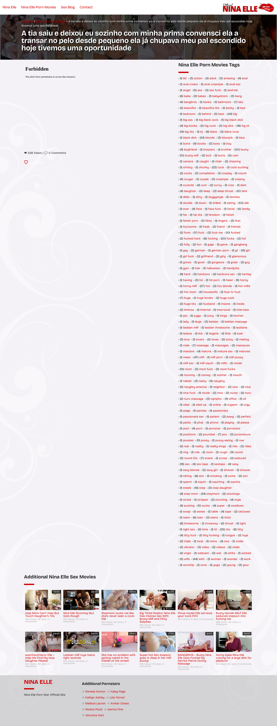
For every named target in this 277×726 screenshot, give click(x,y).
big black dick (234, 120)
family (246, 209)
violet (236, 547)
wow (203, 565)
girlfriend (207, 256)
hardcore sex (226, 274)
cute (231, 185)
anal (245, 78)
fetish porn (190, 220)
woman (216, 559)
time (205, 529)
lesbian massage (236, 321)
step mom (191, 493)
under (240, 541)
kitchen (238, 315)
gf (236, 250)
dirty (199, 197)
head (229, 280)
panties (202, 410)
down (202, 203)
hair (197, 268)
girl (248, 250)
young (231, 565)
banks (207, 102)
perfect (246, 416)
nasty (202, 381)
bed (242, 108)
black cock (231, 131)
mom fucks (227, 369)
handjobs (233, 268)
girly (223, 256)
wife (187, 559)
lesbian (213, 321)
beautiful (190, 108)
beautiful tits (210, 108)
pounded (209, 434)
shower (245, 470)
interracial (223, 310)
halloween (213, 268)
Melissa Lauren (95, 703)
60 (185, 78)
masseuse (243, 345)
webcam (203, 553)
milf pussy (236, 357)
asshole (232, 90)
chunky (204, 167)
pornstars (233, 428)
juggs (197, 315)
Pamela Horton (95, 691)
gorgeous (218, 262)
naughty (219, 381)
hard (187, 274)
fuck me (217, 232)
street (187, 499)
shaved (229, 470)
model (238, 363)
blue (242, 137)
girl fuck (188, 256)
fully (187, 244)
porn (199, 428)
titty (240, 529)
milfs (224, 363)
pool (186, 428)
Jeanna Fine (115, 709)
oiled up (201, 404)
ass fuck (215, 90)
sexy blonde (191, 470)
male (186, 345)
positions (189, 434)
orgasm (232, 404)
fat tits (197, 215)
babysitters (220, 96)
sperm (187, 482)
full (244, 238)
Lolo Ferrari (117, 697)
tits (228, 529)
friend (221, 226)
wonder (232, 559)
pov (224, 434)
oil (244, 399)
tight (243, 523)
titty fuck (190, 535)
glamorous (239, 256)
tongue (230, 535)
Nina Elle (38, 682)
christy (188, 167)
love (187, 339)
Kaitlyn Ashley (95, 697)
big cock (210, 126)
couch (242, 173)
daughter (190, 191)
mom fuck (206, 369)
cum (204, 185)
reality (199, 446)
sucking (189, 505)
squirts (235, 482)
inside (240, 304)
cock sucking (239, 167)
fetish (230, 215)
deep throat (225, 191)
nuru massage (193, 399)
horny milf (190, 286)
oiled (186, 404)
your (246, 565)
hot (208, 286)
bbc (240, 102)
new (235, 387)
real (186, 446)
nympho (216, 399)
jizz (185, 315)
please (244, 422)
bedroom (189, 114)
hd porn (214, 280)
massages (222, 345)
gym (186, 268)
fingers (223, 220)
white (231, 553)
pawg (230, 416)
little (228, 333)
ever (186, 209)
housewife (210, 292)
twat (200, 541)
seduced (240, 458)
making (244, 339)
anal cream (190, 84)
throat (229, 523)
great (234, 262)
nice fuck (189, 393)
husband (209, 304)
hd (201, 280)
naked (187, 381)
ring (185, 452)
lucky (229, 339)
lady (186, 321)
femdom (214, 215)
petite (187, 422)
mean (187, 357)
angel (186, 90)
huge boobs (205, 298)
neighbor (219, 387)
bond (186, 143)
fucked (235, 232)
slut (201, 476)
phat (200, 422)
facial (231, 209)
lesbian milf (190, 327)
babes (202, 96)
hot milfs (244, 286)
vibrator (189, 547)
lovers (200, 339)
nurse (234, 393)
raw (241, 440)
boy (228, 143)
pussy (205, 440)
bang (238, 96)
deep (206, 191)
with (202, 559)
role (197, 452)
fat (185, 215)
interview (242, 310)
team (186, 517)
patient (214, 416)
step (202, 488)
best (221, 114)
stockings (233, 493)
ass (199, 90)
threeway (211, 523)
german (200, 250)
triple (187, 541)
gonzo (187, 262)
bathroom (224, 102)
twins (213, 541)
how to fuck (232, 292)
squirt (202, 482)
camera (188, 161)
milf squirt (207, 363)
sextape (219, 464)
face (199, 209)
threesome (191, 523)
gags (211, 244)
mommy (189, 375)
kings (223, 315)
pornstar (215, 428)
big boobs (190, 126)
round (239, 452)
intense (189, 310)
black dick (190, 137)
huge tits (190, 304)
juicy (210, 315)
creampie (222, 179)
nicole (206, 393)
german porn (220, 250)
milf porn (216, 357)
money (205, 375)
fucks (230, 238)
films (208, 220)
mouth (237, 375)
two (226, 541)
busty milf (192, 155)
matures (244, 351)
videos (220, 547)
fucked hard (192, 238)
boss (216, 143)
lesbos (187, 333)
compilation (207, 173)
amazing (229, 78)
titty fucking (211, 535)
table (214, 511)
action (198, 78)
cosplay (226, 173)
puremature (242, 434)
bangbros (190, 102)
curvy (218, 185)
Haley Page (117, 691)
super (221, 505)
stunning (221, 499)
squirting (218, 482)
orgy (247, 404)
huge (187, 298)
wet (218, 553)
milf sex (188, 363)
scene (209, 458)
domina (235, 197)
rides (248, 446)
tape (228, 511)
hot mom (190, 292)
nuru (248, 393)
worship (188, 565)
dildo (186, 197)
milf (201, 357)
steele (187, 488)
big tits (189, 131)
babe (187, 96)
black (213, 131)
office (233, 399)
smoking (216, 476)
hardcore (203, 274)
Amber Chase (120, 703)
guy (247, 262)
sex (187, 464)
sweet (201, 511)
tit (215, 529)
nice (248, 387)
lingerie (214, 333)
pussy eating (224, 440)
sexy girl (212, 470)
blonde (210, 137)
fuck (201, 232)
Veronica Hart (94, 715)
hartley (246, 274)
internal (205, 310)
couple (204, 179)
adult (213, 78)
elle (246, 203)
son (245, 476)
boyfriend (190, 149)
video (205, 547)
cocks (188, 173)
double (187, 203)
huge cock (227, 298)
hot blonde (224, 286)
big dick (228, 126)
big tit (245, 126)
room (209, 452)
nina (220, 393)
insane (225, 304)
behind (206, 114)
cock (221, 167)
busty (244, 149)
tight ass (189, 529)
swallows (237, 505)
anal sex (234, 84)
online (217, 404)
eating (231, 203)
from (187, 232)
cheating (235, 161)
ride (234, 446)
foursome (189, 226)
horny (244, 280)
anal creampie (213, 84)
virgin (187, 553)
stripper (202, 499)
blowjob (227, 137)
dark (243, 185)
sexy (235, 464)
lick (200, 333)
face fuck (214, 209)
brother (226, 149)
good (201, 262)
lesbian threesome (217, 327)
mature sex (225, 351)
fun (199, 244)
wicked (246, 553)
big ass (188, 120)
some (231, 476)
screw (223, 458)
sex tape (202, 464)
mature (206, 351)
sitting (187, 476)
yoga (216, 565)
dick (244, 191)
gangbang (240, 244)
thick (227, 517)
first (237, 220)
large (198, 321)
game (224, 244)
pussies (188, 440)
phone (214, 422)
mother (222, 375)
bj (201, 131)
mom (188, 369)
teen (200, 517)
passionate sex (193, 416)
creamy (240, 179)
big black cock (208, 120)
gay (185, 250)
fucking (213, 238)
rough (223, 452)
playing (229, 422)
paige (186, 410)
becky (230, 108)
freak (206, 226)
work (247, 559)
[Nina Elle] (249, 7)
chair (218, 161)
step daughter (222, 488)
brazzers (209, 149)
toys (245, 535)
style (237, 499)
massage (203, 345)
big (235, 114)
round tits (190, 458)
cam (235, 155)
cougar (188, 179)
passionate (220, 410)
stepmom (212, 493)
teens (214, 517)
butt (209, 155)
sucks (206, 505)
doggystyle (215, 197)
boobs (201, 143)
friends (236, 226)
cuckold (188, 185)
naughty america (195, 387)
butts (221, 155)
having (187, 280)
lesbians (241, 327)
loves (215, 339)
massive (188, 351)
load (240, 333)
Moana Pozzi (93, 709)
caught (204, 161)
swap (186, 511)
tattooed (244, 511)
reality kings (218, 446)
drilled (217, 203)
